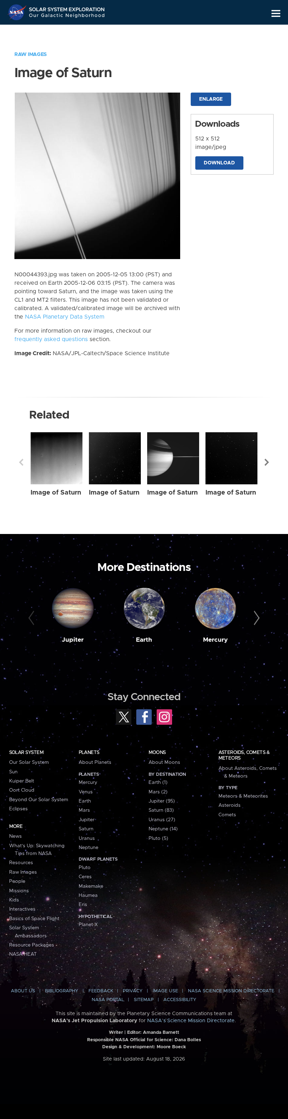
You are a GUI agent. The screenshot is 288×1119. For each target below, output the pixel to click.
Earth (144, 640)
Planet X (88, 924)
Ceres (85, 876)
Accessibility (179, 1000)
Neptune (88, 847)
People (17, 881)
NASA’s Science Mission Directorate (191, 1020)
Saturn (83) (161, 810)
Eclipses (18, 808)
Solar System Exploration (67, 8)
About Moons (164, 762)
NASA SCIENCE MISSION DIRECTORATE (231, 991)
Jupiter (73, 640)
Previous (21, 462)
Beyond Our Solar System (38, 799)
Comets (227, 814)
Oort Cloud (21, 790)
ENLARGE (211, 99)
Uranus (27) (162, 819)
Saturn (86, 828)
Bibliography (61, 991)
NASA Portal (108, 1000)
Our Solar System (29, 762)
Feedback (101, 991)
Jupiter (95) (162, 801)
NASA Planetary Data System (64, 317)
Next (267, 462)
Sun (13, 771)
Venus (86, 792)
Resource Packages (31, 945)
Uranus (87, 838)
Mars (84, 810)
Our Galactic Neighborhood (67, 16)
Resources (21, 862)
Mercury (215, 640)
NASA (18, 12)
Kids (14, 900)
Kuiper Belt (21, 781)
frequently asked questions (51, 339)
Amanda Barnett (161, 1032)
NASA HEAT (23, 954)
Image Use (165, 991)
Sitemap (143, 1000)
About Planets (95, 762)
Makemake (91, 886)
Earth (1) (158, 782)
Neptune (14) (163, 828)
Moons (157, 752)
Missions (19, 890)
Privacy (133, 991)
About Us (23, 991)
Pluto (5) (158, 838)
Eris (83, 904)
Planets (89, 752)
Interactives (22, 909)
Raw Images (30, 54)
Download (219, 163)
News (15, 836)
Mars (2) (158, 792)
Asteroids (229, 805)
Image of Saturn (56, 492)
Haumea (88, 895)
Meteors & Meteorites (243, 796)
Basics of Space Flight (34, 918)
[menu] (276, 13)
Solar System (26, 752)
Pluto (85, 867)
